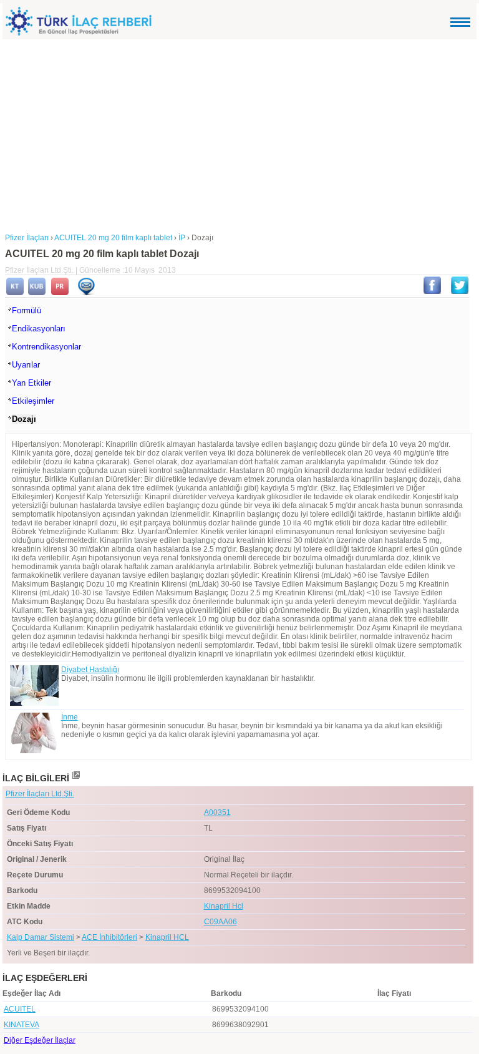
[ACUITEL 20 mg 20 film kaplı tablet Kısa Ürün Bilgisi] (37, 292)
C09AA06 (220, 921)
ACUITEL (20, 1009)
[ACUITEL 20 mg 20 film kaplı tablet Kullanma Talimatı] (15, 292)
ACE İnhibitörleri (109, 937)
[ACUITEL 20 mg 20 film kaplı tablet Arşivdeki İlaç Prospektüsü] (60, 292)
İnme (69, 717)
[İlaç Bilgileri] (75, 778)
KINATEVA (21, 1024)
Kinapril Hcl (223, 906)
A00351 (217, 812)
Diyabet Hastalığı (90, 669)
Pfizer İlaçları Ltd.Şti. (40, 793)
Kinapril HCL (167, 937)
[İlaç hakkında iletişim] (86, 292)
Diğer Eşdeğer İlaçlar (39, 1040)
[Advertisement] (239, 133)
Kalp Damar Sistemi (40, 937)
